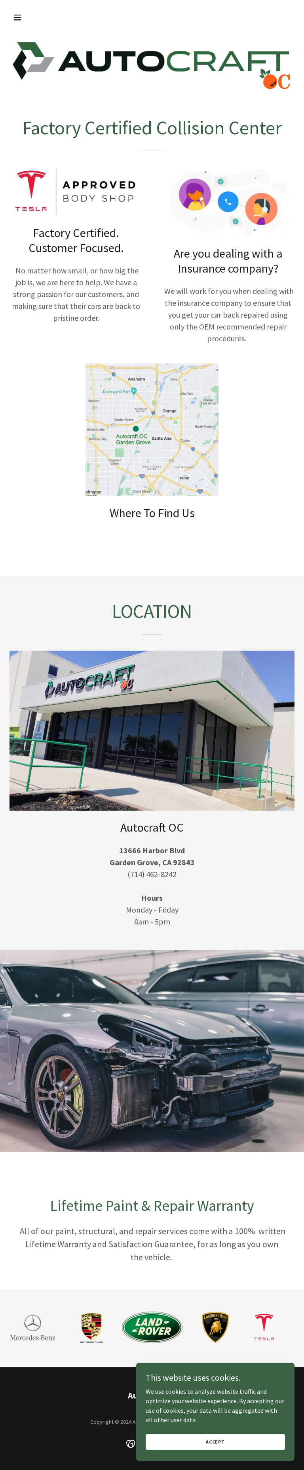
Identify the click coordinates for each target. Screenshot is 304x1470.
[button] (42, 17)
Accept (215, 1442)
